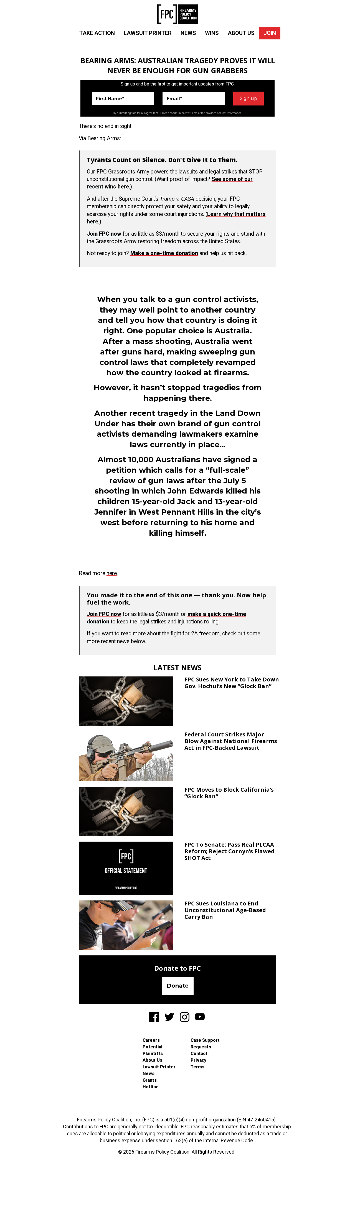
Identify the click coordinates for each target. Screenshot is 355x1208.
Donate (178, 985)
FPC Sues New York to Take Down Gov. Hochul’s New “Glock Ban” (231, 683)
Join (269, 33)
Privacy (198, 1060)
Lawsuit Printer (148, 33)
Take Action (97, 33)
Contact (199, 1053)
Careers (151, 1040)
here (111, 573)
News (188, 33)
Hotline (151, 1086)
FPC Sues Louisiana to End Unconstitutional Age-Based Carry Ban (225, 910)
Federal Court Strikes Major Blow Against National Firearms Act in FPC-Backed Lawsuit (230, 741)
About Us (241, 33)
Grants (150, 1080)
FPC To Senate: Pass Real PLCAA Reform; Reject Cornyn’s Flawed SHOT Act (229, 851)
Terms (197, 1066)
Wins (212, 33)
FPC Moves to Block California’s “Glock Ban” (229, 793)
